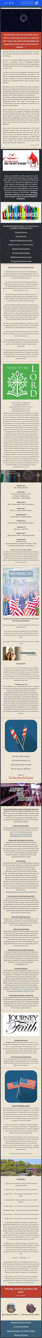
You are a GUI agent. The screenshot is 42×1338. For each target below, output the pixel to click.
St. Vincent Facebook (21, 1327)
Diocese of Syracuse (21, 232)
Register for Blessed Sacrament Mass (21, 240)
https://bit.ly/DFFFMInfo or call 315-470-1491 (21, 991)
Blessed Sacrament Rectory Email (21, 257)
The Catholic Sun (21, 236)
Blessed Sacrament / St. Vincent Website (21, 1331)
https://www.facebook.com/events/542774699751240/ (21, 892)
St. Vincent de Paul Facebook (21, 253)
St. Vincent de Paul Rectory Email (21, 261)
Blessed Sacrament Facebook (21, 249)
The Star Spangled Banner (21, 777)
